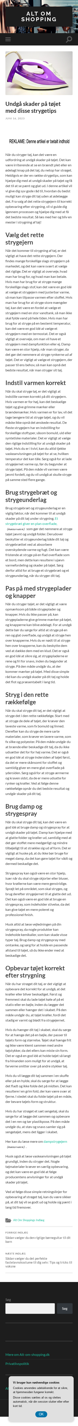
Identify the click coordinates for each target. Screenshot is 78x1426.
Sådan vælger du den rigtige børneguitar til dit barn (38, 1237)
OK (41, 1414)
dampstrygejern (55, 1141)
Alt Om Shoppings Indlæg (28, 1220)
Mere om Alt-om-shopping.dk (27, 1354)
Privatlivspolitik (17, 1363)
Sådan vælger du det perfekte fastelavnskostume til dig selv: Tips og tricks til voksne (38, 1260)
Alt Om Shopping (39, 16)
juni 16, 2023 (15, 118)
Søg (8, 1299)
